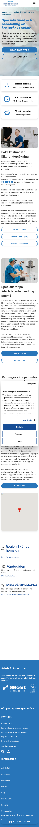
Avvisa (19, 441)
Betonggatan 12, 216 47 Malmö (14, 732)
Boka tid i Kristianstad (19, 244)
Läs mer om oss (19, 353)
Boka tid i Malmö (19, 230)
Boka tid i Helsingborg (19, 237)
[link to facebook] (2, 751)
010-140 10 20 (7, 724)
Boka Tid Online (21, 821)
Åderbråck (5, 768)
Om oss (4, 787)
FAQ (3, 793)
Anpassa (18, 434)
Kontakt (4, 805)
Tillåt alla (19, 427)
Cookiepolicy (6, 811)
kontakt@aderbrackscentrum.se (14, 728)
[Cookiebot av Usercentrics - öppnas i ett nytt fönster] (28, 384)
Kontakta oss (19, 57)
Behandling (5, 774)
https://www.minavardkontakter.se (15, 594)
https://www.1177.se (9, 576)
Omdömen (5, 780)
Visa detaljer (27, 420)
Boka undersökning (19, 50)
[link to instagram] (8, 751)
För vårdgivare (7, 799)
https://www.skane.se (10, 557)
